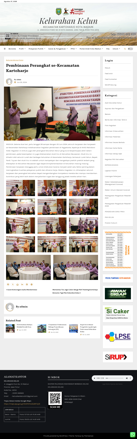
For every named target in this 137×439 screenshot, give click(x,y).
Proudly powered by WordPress (55, 436)
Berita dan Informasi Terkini (14, 60)
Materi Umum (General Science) (117, 190)
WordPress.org (110, 85)
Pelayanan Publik (36, 49)
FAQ (107, 49)
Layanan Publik (111, 171)
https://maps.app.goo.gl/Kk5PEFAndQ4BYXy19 (22, 404)
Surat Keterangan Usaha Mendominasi (22, 290)
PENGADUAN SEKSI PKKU (115, 212)
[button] (4, 48)
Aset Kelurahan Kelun (113, 103)
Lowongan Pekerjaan (113, 176)
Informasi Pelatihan (112, 137)
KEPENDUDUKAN (111, 165)
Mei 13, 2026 (86, 334)
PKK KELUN (109, 217)
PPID (73, 49)
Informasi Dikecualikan (114, 131)
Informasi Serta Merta (113, 148)
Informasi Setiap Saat (113, 154)
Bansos (108, 114)
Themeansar (88, 436)
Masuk (107, 68)
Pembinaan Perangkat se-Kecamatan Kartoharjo (42, 68)
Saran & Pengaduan (57, 49)
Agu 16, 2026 (22, 330)
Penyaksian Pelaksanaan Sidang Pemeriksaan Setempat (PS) (57, 327)
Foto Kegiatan (110, 125)
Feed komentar (111, 79)
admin (18, 80)
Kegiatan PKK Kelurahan (114, 159)
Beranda (12, 49)
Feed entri (109, 74)
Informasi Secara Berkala (115, 142)
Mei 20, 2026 (54, 332)
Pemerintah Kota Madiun (91, 49)
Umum (116, 49)
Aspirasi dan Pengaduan (114, 108)
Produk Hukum (111, 223)
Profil (21, 49)
